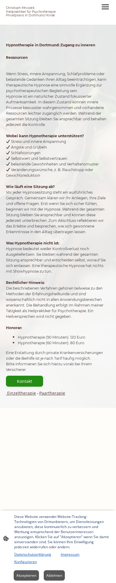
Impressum (70, 554)
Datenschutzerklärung (32, 554)
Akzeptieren (26, 575)
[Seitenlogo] (31, 19)
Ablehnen (54, 575)
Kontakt (24, 381)
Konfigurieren (25, 561)
